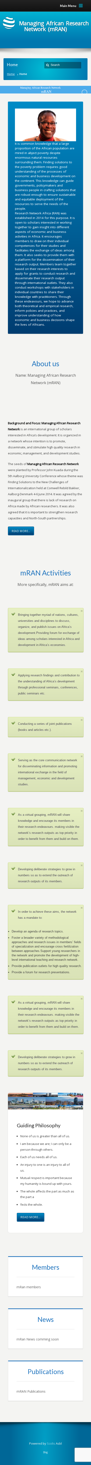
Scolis (51, 1443)
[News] (45, 1328)
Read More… (21, 531)
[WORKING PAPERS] (45, 1381)
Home (11, 74)
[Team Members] (45, 1276)
